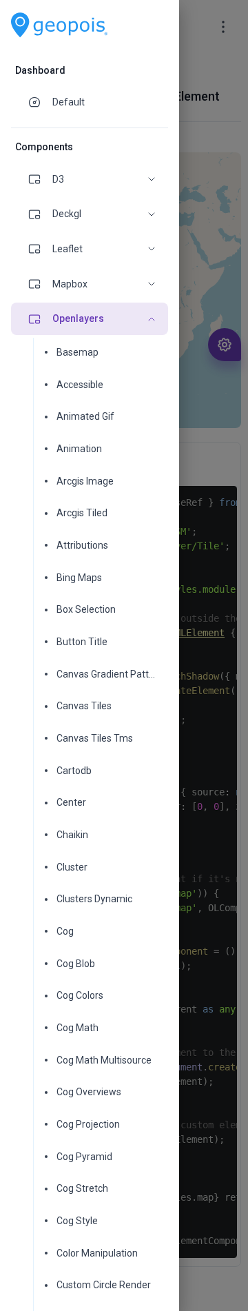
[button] (89, 179)
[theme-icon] (40, 102)
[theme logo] (59, 25)
